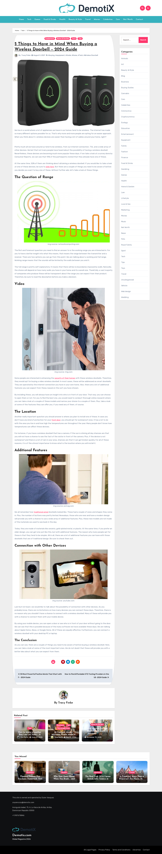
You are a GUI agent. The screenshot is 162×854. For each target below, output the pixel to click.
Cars (118, 19)
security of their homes (65, 378)
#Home (74, 55)
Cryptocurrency (128, 117)
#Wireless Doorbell (91, 55)
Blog (123, 76)
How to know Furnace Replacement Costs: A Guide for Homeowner (97, 731)
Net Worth (128, 19)
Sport (123, 251)
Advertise (137, 850)
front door (56, 420)
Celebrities (108, 19)
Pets (123, 239)
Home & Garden (63, 38)
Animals (124, 58)
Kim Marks (24, 737)
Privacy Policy (104, 850)
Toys (123, 268)
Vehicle (124, 286)
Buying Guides (127, 88)
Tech (29, 19)
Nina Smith (58, 737)
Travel (88, 19)
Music (123, 222)
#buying (51, 55)
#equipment (60, 55)
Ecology (124, 123)
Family (124, 146)
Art (122, 64)
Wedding (125, 297)
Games (37, 19)
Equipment (49, 38)
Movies (97, 19)
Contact (139, 19)
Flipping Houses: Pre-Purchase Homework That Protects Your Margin (30, 778)
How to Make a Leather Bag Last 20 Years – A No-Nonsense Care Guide (30, 734)
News (123, 233)
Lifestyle (125, 198)
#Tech (80, 55)
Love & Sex (126, 204)
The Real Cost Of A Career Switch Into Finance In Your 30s (98, 778)
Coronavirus (126, 111)
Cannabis (125, 93)
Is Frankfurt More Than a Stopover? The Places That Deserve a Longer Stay (132, 778)
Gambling (125, 169)
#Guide (68, 55)
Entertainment (127, 134)
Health (62, 19)
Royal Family (126, 245)
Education (125, 128)
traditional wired (41, 512)
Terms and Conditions (121, 850)
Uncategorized (63, 728)
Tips (80, 38)
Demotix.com (21, 835)
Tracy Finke (25, 55)
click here (50, 167)
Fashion (124, 152)
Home (21, 19)
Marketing (125, 210)
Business (60, 725)
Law (123, 192)
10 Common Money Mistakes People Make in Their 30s (63, 734)
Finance (124, 157)
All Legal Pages (90, 850)
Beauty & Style (75, 19)
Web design (126, 291)
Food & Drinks (50, 19)
